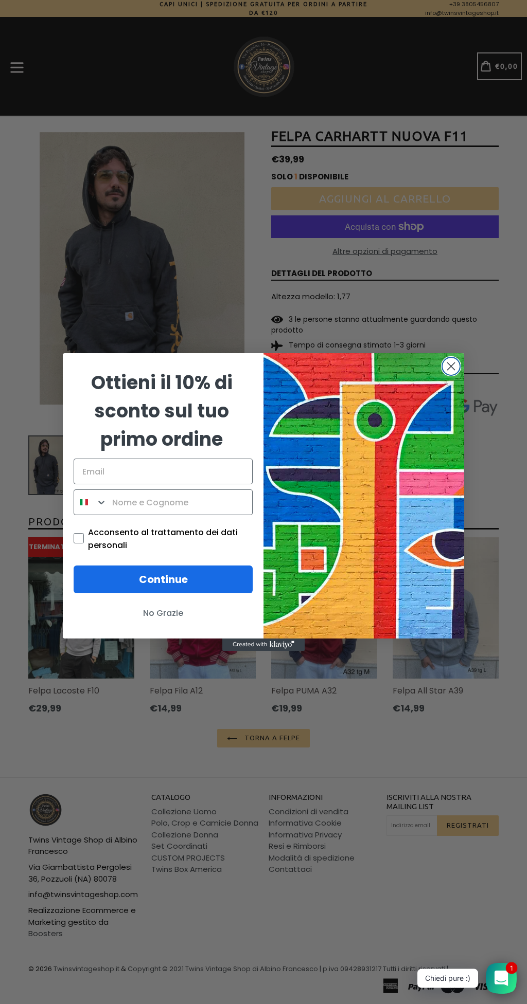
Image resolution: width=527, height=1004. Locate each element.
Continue (163, 579)
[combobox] (90, 502)
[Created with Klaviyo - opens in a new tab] (263, 644)
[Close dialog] (451, 366)
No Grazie (163, 613)
